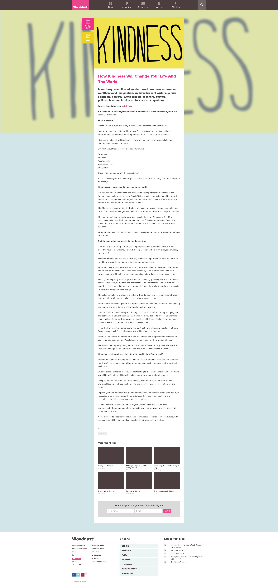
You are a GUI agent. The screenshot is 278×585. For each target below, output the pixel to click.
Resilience (95, 552)
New (73, 552)
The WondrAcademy (179, 562)
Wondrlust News (98, 548)
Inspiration (76, 555)
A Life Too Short (177, 554)
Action (74, 561)
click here (127, 106)
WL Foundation (97, 555)
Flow (124, 555)
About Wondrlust (78, 545)
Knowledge (76, 558)
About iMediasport (99, 561)
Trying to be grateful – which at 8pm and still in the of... (187, 558)
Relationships (129, 569)
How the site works (79, 548)
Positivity (127, 564)
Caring (102, 433)
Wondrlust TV (77, 565)
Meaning (126, 559)
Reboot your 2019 (178, 550)
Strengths (127, 573)
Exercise (126, 550)
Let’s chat (95, 558)
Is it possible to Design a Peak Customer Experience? (187, 546)
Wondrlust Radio (98, 545)
